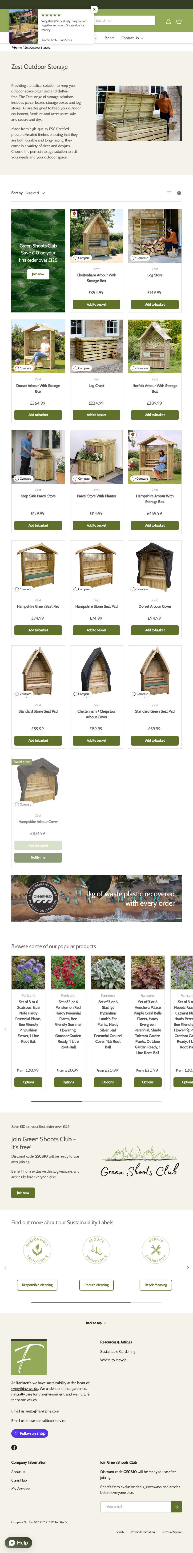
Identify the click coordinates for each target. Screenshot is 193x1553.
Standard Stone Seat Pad (38, 711)
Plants (109, 38)
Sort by (17, 193)
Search (120, 1532)
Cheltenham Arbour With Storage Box (96, 278)
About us (18, 1472)
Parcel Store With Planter (96, 496)
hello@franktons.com (42, 1411)
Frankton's (61, 1522)
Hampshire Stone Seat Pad (96, 606)
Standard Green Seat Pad (154, 711)
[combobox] (119, 20)
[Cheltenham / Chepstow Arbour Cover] (96, 672)
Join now (38, 274)
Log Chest (97, 385)
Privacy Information (143, 1532)
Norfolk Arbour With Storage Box (155, 388)
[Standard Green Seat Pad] (154, 672)
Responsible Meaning (37, 1285)
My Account (20, 1489)
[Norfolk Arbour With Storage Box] (154, 346)
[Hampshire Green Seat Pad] (38, 567)
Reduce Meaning (96, 1285)
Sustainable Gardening (117, 1351)
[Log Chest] (96, 346)
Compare (84, 258)
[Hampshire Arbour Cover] (38, 782)
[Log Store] (154, 236)
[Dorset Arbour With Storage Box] (38, 346)
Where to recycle (113, 1360)
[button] (179, 21)
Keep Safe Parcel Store (38, 496)
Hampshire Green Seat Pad (38, 606)
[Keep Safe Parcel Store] (38, 457)
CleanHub (19, 1480)
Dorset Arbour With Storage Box (38, 388)
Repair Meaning (156, 1285)
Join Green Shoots (63, 38)
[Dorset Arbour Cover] (154, 567)
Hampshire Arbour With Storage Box (155, 499)
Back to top (94, 1323)
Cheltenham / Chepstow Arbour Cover (96, 714)
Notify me (38, 857)
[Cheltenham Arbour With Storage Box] (96, 236)
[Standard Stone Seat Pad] (38, 672)
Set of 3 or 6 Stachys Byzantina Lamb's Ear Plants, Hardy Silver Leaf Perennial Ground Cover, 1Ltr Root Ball (108, 1024)
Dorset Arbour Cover (155, 606)
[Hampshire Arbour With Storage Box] (154, 457)
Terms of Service (172, 1532)
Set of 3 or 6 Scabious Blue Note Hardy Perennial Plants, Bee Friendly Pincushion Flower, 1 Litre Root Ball (28, 1022)
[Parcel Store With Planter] (96, 457)
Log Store (154, 275)
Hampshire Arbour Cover (38, 821)
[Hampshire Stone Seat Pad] (96, 567)
